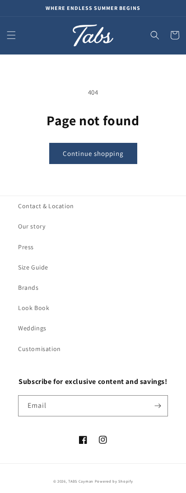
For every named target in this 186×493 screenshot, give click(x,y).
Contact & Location (46, 206)
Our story (31, 226)
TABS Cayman (80, 481)
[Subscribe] (157, 405)
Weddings (32, 328)
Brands (28, 287)
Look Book (33, 308)
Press (26, 247)
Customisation (39, 349)
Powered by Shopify (114, 481)
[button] (11, 35)
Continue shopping (93, 153)
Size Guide (33, 267)
